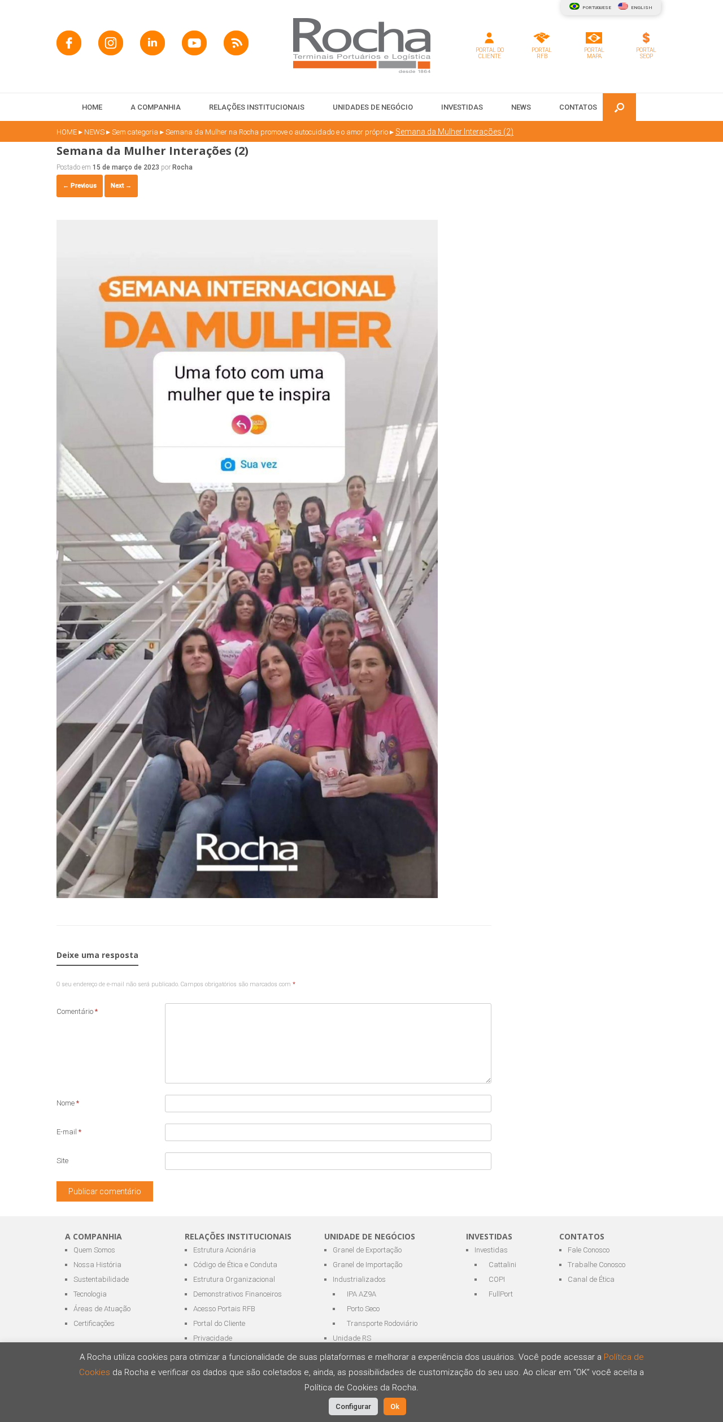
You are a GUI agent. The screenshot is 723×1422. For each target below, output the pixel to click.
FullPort (501, 1294)
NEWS (521, 107)
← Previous (80, 185)
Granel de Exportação (367, 1250)
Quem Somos (94, 1250)
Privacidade (212, 1338)
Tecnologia (90, 1294)
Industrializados (359, 1279)
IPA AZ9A (361, 1294)
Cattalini (502, 1264)
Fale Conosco (588, 1250)
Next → (121, 185)
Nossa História (97, 1264)
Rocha (182, 167)
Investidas (491, 1250)
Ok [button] (394, 1406)
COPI (497, 1279)
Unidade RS (352, 1338)
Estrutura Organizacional (234, 1279)
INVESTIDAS (462, 107)
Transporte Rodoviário (382, 1323)
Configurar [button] (353, 1406)
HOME (92, 107)
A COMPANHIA (155, 107)
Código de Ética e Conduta (235, 1264)
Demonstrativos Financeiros (237, 1294)
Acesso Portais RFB (224, 1308)
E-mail (68, 1132)
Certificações (94, 1323)
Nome (67, 1103)
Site (62, 1160)
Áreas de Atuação (101, 1308)
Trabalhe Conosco (596, 1264)
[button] (619, 107)
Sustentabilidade (101, 1279)
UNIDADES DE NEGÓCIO (373, 107)
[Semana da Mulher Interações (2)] (247, 895)
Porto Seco (363, 1308)
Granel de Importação (367, 1264)
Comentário (77, 1011)
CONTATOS (578, 107)
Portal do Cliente (219, 1323)
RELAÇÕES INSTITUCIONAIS (256, 107)
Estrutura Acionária (224, 1250)
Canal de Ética (591, 1279)
